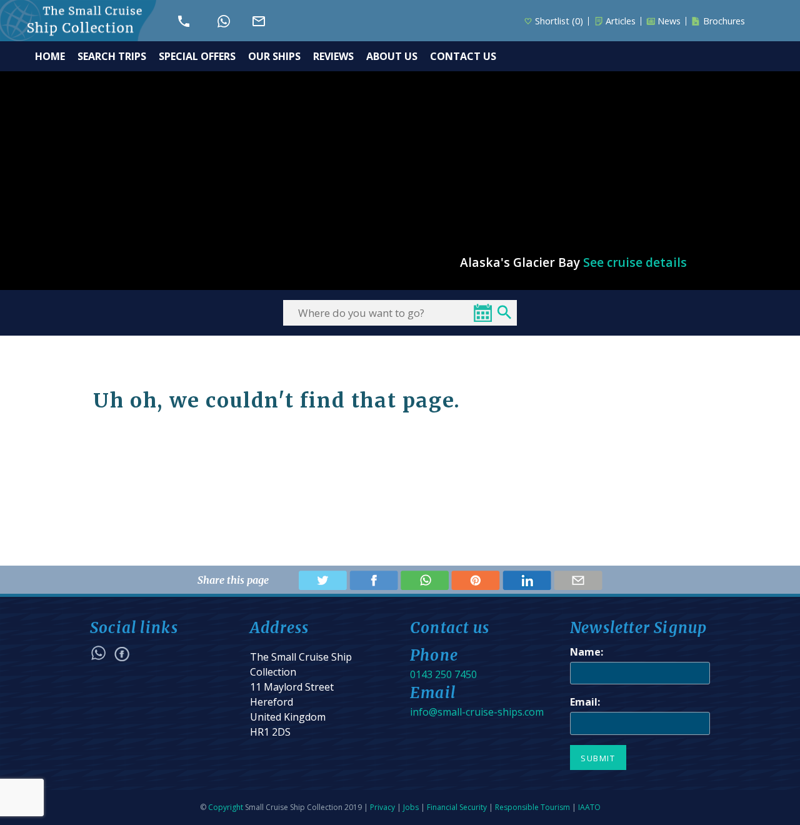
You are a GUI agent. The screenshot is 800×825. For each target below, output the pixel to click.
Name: (586, 652)
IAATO (589, 807)
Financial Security (457, 807)
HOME (50, 56)
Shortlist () (559, 21)
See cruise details (635, 262)
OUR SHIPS (274, 56)
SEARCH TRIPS (112, 56)
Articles (621, 21)
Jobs (411, 807)
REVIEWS (333, 56)
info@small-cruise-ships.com (477, 712)
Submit (598, 758)
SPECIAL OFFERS (197, 56)
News (669, 21)
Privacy (382, 807)
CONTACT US (463, 56)
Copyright (225, 807)
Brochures (724, 21)
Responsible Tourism (532, 807)
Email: (585, 702)
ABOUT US (392, 56)
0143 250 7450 (443, 674)
